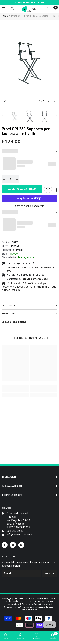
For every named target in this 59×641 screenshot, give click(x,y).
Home (5, 16)
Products (16, 16)
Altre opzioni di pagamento (29, 206)
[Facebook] (5, 545)
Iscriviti (49, 573)
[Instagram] (13, 545)
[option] (29, 62)
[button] (48, 101)
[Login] (46, 8)
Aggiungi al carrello (22, 189)
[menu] (3, 9)
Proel (19, 249)
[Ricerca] (12, 9)
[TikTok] (21, 545)
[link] (48, 189)
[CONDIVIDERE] (54, 189)
